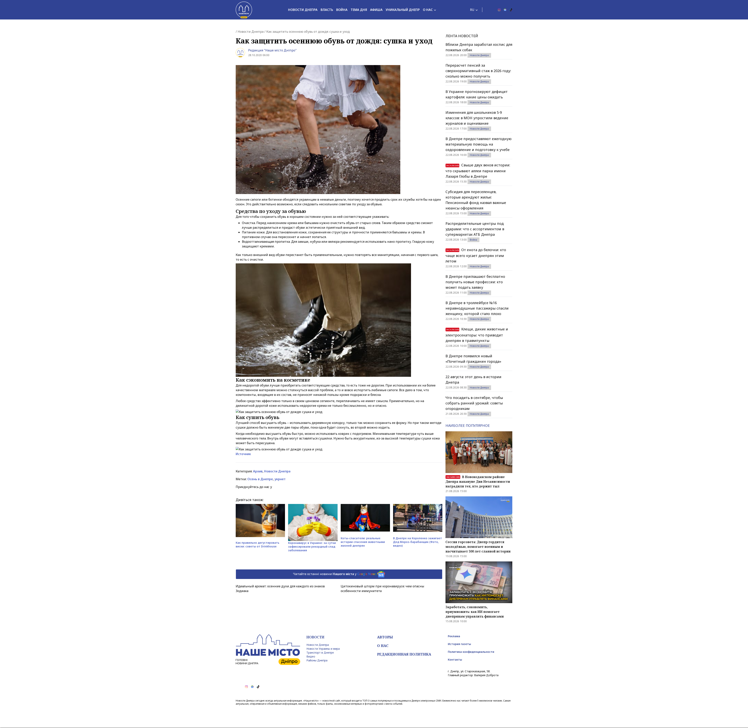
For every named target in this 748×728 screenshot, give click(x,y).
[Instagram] (499, 9)
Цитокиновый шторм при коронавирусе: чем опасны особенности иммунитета (382, 588)
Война (342, 10)
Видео (310, 656)
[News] (505, 9)
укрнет (280, 479)
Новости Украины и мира (323, 648)
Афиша (376, 10)
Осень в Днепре (260, 479)
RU (472, 10)
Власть (327, 10)
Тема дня (359, 10)
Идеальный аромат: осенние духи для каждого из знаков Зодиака (280, 588)
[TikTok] (511, 9)
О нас (428, 10)
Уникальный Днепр (403, 10)
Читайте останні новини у (335, 574)
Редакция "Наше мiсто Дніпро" (272, 50)
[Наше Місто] (244, 10)
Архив (258, 471)
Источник (243, 454)
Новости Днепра (303, 10)
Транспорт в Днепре (320, 652)
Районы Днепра (316, 660)
